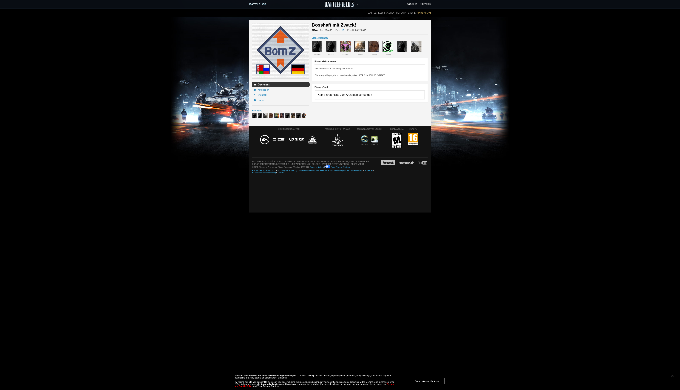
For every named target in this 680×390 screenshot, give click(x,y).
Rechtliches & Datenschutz (264, 170)
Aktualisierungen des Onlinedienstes (346, 170)
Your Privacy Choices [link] (340, 167)
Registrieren (425, 4)
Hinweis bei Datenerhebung (264, 172)
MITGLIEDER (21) (320, 38)
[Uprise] (296, 140)
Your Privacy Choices (427, 381)
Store (412, 12)
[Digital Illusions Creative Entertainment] (279, 139)
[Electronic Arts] (264, 140)
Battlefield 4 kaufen (381, 12)
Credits (281, 172)
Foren (400, 12)
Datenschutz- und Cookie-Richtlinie (314, 170)
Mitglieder (263, 89)
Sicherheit (368, 170)
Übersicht (264, 84)
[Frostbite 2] (337, 140)
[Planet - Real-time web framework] (364, 140)
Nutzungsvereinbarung (287, 170)
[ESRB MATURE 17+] (397, 141)
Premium (424, 13)
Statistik (262, 94)
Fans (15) (257, 110)
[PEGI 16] (413, 139)
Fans (261, 100)
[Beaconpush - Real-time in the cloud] (374, 141)
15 (343, 30)
